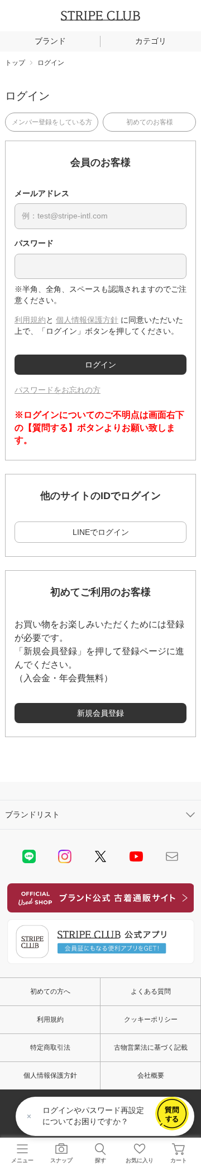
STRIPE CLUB (100, 16)
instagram (64, 856)
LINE (29, 856)
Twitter (100, 856)
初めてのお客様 (149, 122)
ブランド (50, 40)
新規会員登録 (100, 713)
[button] (172, 1113)
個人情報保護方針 (87, 319)
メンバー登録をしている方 (52, 122)
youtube (136, 856)
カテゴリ (150, 40)
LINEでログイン (101, 532)
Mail (172, 856)
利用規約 (30, 319)
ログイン (100, 364)
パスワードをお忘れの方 (57, 389)
